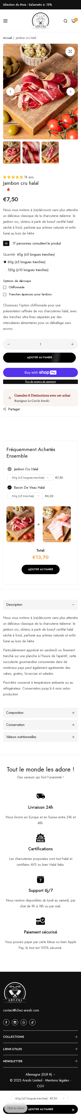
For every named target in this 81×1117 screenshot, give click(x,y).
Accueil (7, 38)
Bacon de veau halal (29, 487)
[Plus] (72, 344)
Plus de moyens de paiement (40, 382)
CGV (40, 1086)
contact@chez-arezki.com (21, 1010)
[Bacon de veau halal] (57, 524)
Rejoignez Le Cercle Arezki (31, 401)
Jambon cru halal (26, 469)
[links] (7, 1022)
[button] (70, 91)
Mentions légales (57, 1080)
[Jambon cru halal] (20, 524)
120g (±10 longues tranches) (28, 270)
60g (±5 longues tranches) (26, 262)
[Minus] (8, 344)
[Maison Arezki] (40, 21)
